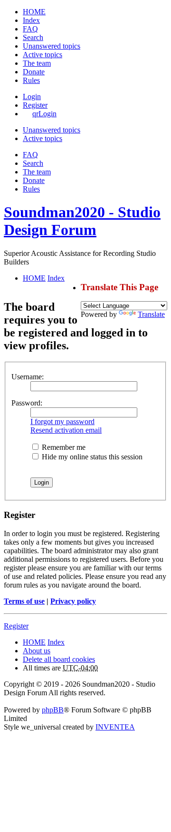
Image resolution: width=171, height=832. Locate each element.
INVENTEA (115, 727)
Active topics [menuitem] (42, 55)
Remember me (63, 447)
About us (36, 651)
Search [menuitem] (33, 37)
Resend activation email (66, 430)
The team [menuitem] (37, 63)
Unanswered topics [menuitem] (51, 46)
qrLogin (44, 114)
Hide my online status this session (91, 457)
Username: (27, 377)
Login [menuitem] (32, 96)
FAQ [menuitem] (30, 29)
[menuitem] (34, 72)
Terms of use (24, 601)
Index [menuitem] (31, 20)
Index (56, 642)
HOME (34, 642)
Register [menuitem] (35, 105)
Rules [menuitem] (31, 80)
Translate (151, 314)
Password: (26, 403)
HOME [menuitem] (34, 12)
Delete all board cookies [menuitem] (59, 659)
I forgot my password (62, 421)
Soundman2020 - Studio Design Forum (82, 220)
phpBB (53, 710)
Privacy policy (73, 601)
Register (16, 626)
